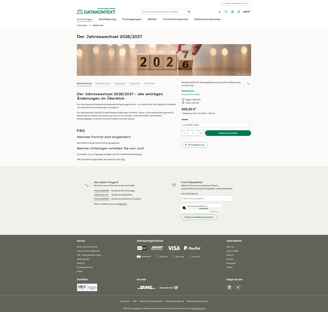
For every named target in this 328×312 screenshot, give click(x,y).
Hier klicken (203, 208)
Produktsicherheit (85, 267)
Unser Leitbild (232, 251)
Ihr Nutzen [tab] (149, 83)
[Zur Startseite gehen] (96, 11)
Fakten (80, 271)
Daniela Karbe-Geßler (191, 94)
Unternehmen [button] (234, 241)
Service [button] (81, 241)
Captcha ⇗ (215, 211)
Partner (229, 267)
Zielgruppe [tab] (120, 83)
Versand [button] (141, 279)
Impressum (125, 301)
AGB (134, 301)
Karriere (229, 255)
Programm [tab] (134, 83)
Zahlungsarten (83, 259)
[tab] (84, 83)
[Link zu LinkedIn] (229, 287)
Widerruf (81, 263)
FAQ (123, 159)
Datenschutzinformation (197, 301)
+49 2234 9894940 (101, 190)
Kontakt (229, 259)
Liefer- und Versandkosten (88, 251)
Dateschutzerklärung (175, 301)
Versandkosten (198, 308)
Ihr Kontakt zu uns (196, 144)
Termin (185, 119)
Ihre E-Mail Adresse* (189, 193)
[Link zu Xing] (238, 287)
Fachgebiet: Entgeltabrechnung (236, 3)
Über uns (230, 246)
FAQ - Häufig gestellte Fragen (89, 255)
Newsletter (231, 263)
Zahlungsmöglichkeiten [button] (150, 241)
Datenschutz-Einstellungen (151, 301)
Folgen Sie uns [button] (234, 279)
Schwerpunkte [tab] (103, 83)
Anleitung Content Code (87, 246)
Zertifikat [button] (82, 279)
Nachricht (122, 204)
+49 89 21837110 (101, 194)
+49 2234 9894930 (101, 198)
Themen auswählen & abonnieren (198, 217)
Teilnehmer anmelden (228, 133)
